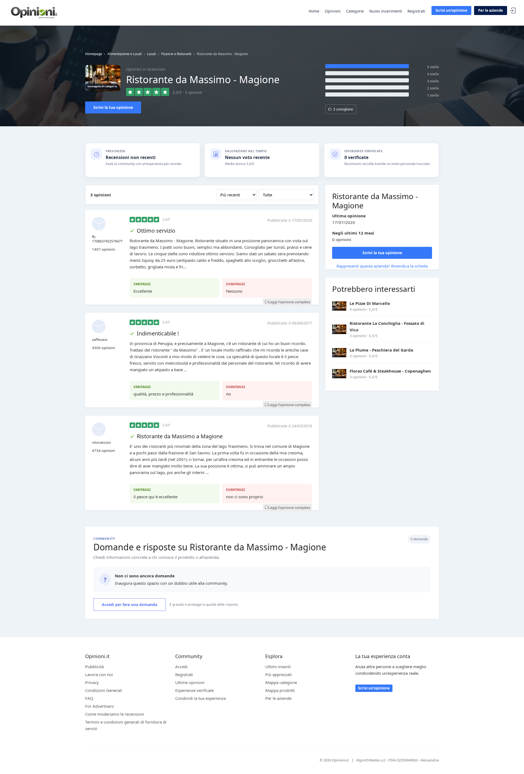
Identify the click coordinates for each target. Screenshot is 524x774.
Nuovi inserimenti (385, 11)
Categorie (355, 11)
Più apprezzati (278, 674)
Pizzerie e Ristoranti (176, 54)
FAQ (89, 698)
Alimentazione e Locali (125, 54)
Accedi (513, 11)
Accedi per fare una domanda (129, 604)
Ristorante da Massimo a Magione (180, 436)
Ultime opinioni (189, 682)
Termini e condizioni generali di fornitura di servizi (125, 725)
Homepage (93, 54)
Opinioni (333, 11)
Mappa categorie (281, 682)
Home (314, 11)
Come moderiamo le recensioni (114, 714)
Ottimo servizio (156, 230)
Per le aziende (490, 10)
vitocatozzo (101, 442)
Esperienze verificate (194, 690)
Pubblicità (94, 666)
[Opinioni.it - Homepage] (34, 12)
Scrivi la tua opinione (113, 107)
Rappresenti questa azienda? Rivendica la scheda (382, 266)
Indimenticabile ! (158, 333)
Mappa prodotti (280, 690)
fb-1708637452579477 (107, 239)
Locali (151, 54)
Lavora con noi (99, 674)
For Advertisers (99, 706)
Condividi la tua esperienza (200, 698)
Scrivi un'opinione (451, 10)
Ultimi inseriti (278, 666)
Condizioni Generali (103, 690)
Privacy (92, 682)
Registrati (416, 11)
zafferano (100, 339)
